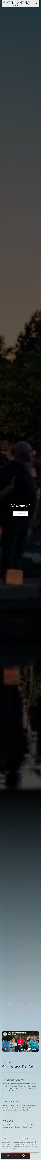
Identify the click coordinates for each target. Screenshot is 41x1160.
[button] (36, 4)
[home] (17, 3)
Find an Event (20, 513)
